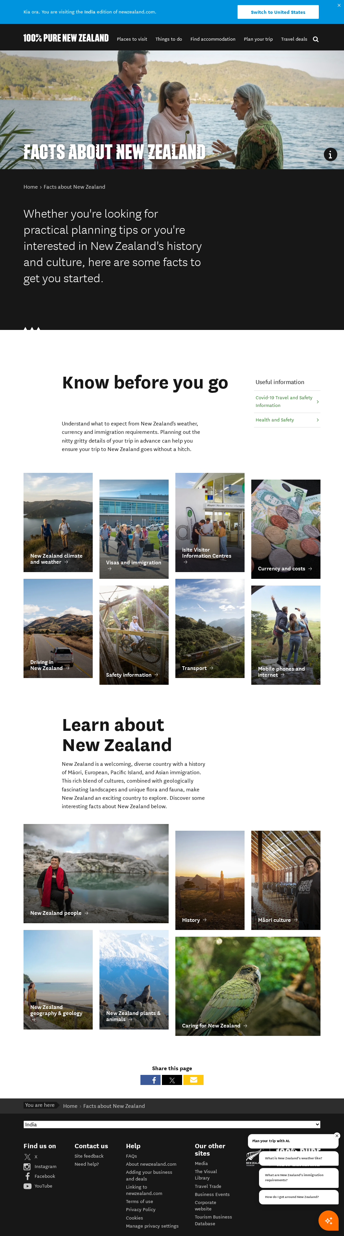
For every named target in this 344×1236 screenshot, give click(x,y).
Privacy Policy (141, 1209)
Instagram (44, 1166)
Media (201, 1163)
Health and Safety (275, 420)
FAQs (131, 1156)
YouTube (42, 1186)
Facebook (44, 1176)
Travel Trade (208, 1186)
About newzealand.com (151, 1164)
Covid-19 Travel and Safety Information (284, 401)
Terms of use (139, 1201)
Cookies (134, 1218)
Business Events (212, 1194)
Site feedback (89, 1156)
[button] (132, 39)
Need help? (87, 1164)
